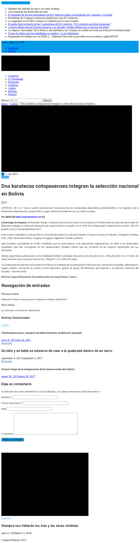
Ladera (12, 88)
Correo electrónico (11, 403)
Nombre (6, 397)
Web (3, 408)
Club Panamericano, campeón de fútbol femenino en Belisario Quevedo (41, 333)
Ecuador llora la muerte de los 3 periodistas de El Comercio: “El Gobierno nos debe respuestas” (59, 24)
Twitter (12, 51)
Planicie (12, 94)
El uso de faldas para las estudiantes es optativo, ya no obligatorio (43, 33)
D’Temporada (15, 78)
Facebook (13, 48)
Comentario (7, 433)
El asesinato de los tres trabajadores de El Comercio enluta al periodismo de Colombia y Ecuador (60, 14)
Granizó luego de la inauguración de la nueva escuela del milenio (38, 369)
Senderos (13, 85)
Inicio (4, 103)
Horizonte (13, 82)
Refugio (12, 91)
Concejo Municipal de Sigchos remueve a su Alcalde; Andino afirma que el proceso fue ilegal (58, 27)
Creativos (13, 75)
